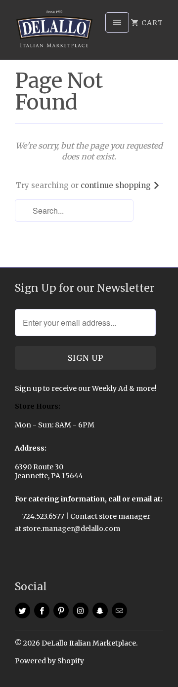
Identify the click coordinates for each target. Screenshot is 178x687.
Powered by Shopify (49, 660)
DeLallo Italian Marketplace (89, 643)
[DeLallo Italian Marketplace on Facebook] (41, 610)
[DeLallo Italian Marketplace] (54, 33)
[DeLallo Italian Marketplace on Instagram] (80, 610)
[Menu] (117, 22)
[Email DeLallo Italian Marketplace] (119, 610)
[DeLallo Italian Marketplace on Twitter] (22, 610)
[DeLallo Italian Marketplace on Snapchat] (100, 610)
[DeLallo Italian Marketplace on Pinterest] (61, 610)
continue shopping (117, 185)
